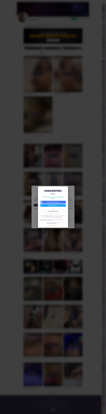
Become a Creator (53, 225)
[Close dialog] (67, 188)
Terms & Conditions (58, 215)
